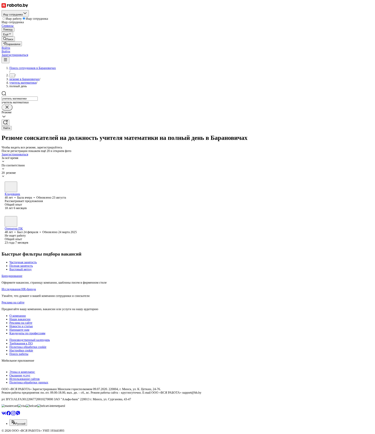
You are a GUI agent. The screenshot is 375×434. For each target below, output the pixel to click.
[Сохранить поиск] (5, 123)
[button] (6, 48)
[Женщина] (11, 187)
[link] (8, 38)
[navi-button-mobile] (5, 60)
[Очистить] (7, 107)
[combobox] (20, 99)
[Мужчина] (11, 221)
